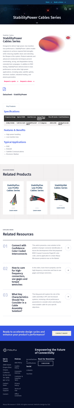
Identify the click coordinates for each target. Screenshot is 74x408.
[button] (70, 9)
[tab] (11, 106)
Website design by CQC (42, 404)
